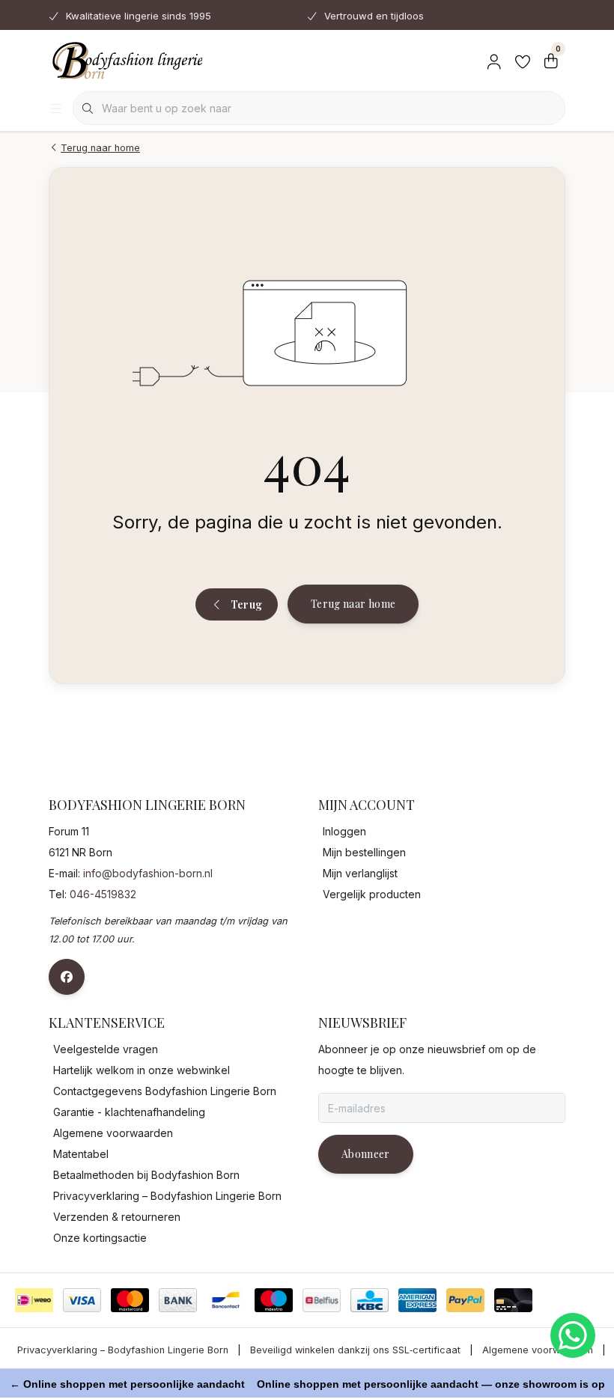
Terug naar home (353, 604)
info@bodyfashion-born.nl (148, 873)
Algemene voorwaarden (537, 1350)
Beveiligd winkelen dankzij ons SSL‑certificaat (355, 1350)
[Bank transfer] (178, 1300)
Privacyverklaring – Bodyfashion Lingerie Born (122, 1350)
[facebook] (67, 977)
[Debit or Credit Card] (513, 1300)
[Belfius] (322, 1300)
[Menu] (56, 109)
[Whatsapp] (572, 1335)
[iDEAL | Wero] (34, 1300)
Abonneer (365, 1154)
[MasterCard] (130, 1300)
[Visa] (82, 1300)
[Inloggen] (494, 60)
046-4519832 (103, 894)
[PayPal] (465, 1300)
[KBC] (369, 1300)
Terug (246, 604)
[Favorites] (522, 60)
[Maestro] (274, 1300)
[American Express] (417, 1300)
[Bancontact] (226, 1300)
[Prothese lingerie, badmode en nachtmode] (125, 59)
